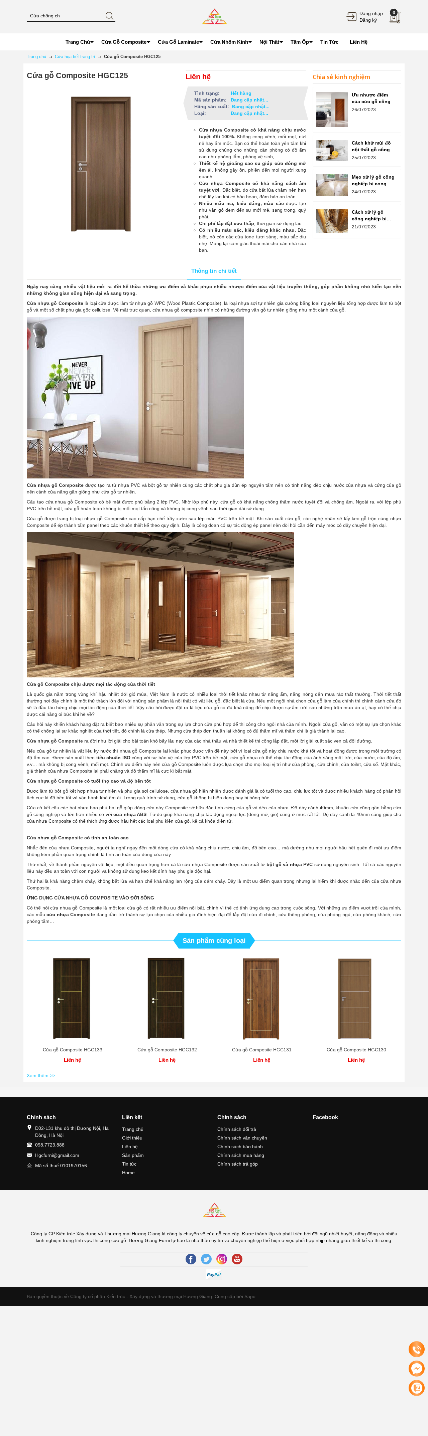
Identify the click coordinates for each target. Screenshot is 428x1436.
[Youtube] (237, 1259)
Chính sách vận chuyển (242, 1138)
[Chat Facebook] (417, 1368)
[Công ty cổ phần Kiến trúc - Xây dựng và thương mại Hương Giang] (214, 16)
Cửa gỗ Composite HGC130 (356, 1049)
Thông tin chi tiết (214, 271)
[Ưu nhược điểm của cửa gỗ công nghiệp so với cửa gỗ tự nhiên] (332, 109)
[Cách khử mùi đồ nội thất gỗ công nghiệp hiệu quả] (332, 150)
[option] (72, 1011)
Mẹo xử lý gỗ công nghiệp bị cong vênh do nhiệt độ (373, 183)
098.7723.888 (50, 1145)
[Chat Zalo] (417, 1388)
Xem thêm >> (41, 1075)
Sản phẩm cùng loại (214, 940)
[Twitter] (206, 1259)
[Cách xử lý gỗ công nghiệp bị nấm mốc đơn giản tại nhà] (332, 221)
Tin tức (129, 1164)
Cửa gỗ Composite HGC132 (167, 1049)
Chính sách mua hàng (240, 1155)
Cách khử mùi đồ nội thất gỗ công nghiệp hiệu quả (371, 149)
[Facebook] (191, 1259)
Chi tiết (72, 999)
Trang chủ (132, 1129)
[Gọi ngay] (417, 1349)
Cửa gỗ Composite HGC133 (72, 1049)
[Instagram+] (221, 1259)
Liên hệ (130, 1146)
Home (128, 1172)
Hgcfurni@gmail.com (57, 1155)
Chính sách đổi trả (236, 1129)
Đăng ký (368, 20)
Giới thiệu (132, 1138)
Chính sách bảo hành (240, 1146)
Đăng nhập (371, 13)
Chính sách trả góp (237, 1164)
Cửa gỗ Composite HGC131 (262, 1049)
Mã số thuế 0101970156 (61, 1165)
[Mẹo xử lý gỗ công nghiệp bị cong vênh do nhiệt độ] (332, 185)
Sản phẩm (133, 1155)
